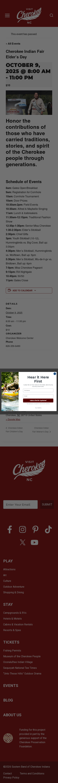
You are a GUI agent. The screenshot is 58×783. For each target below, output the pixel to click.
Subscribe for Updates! (38, 400)
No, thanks (38, 408)
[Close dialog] (54, 373)
